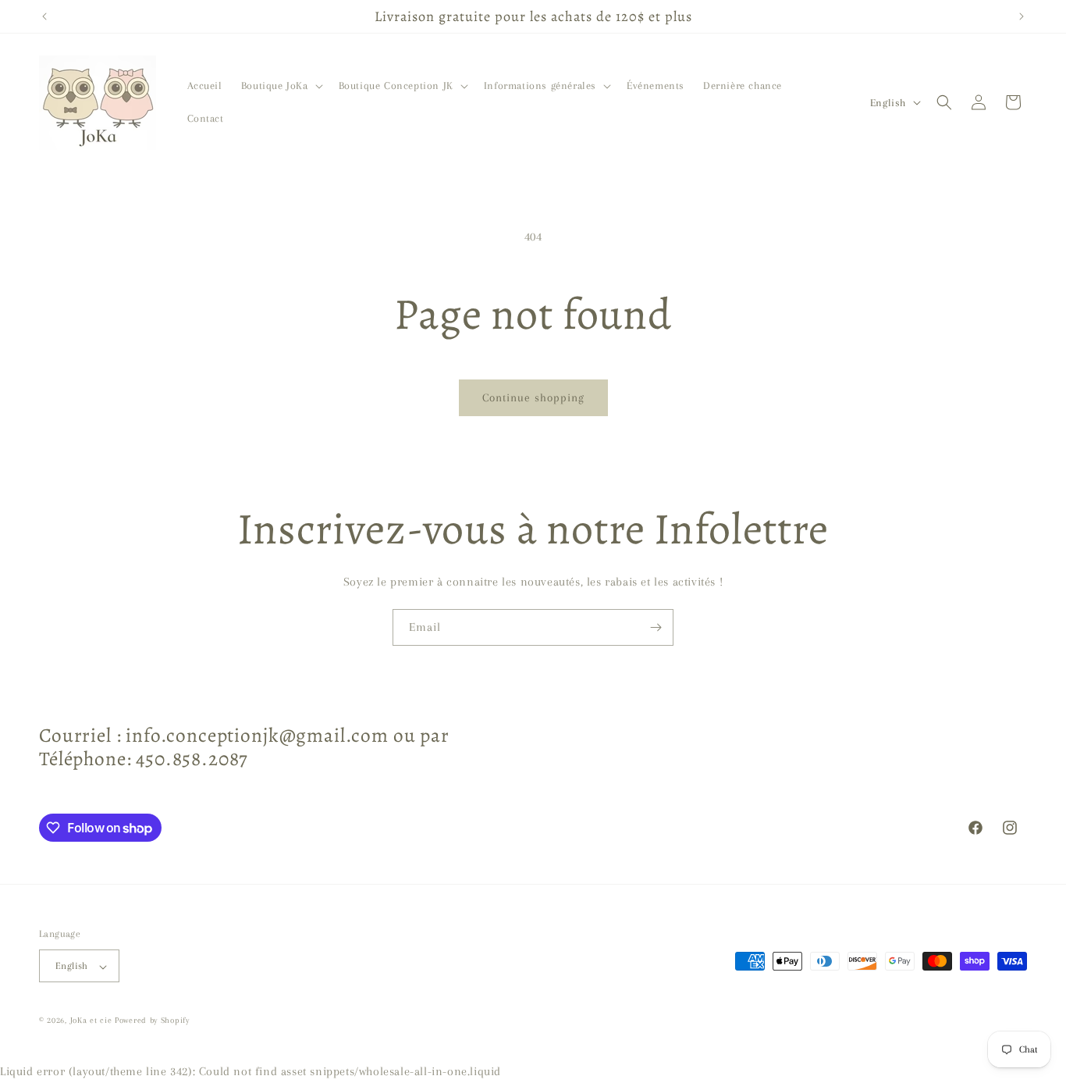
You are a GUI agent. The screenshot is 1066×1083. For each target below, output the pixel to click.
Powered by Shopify (152, 1021)
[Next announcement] (1021, 16)
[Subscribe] (655, 627)
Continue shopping (533, 397)
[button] (280, 85)
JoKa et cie (92, 1021)
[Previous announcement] (44, 16)
